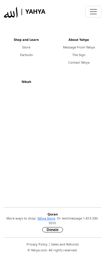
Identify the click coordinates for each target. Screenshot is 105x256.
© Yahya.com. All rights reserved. (52, 250)
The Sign (78, 55)
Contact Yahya (79, 62)
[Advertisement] (52, 150)
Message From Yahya (79, 47)
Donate (53, 230)
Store (26, 47)
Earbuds (26, 55)
